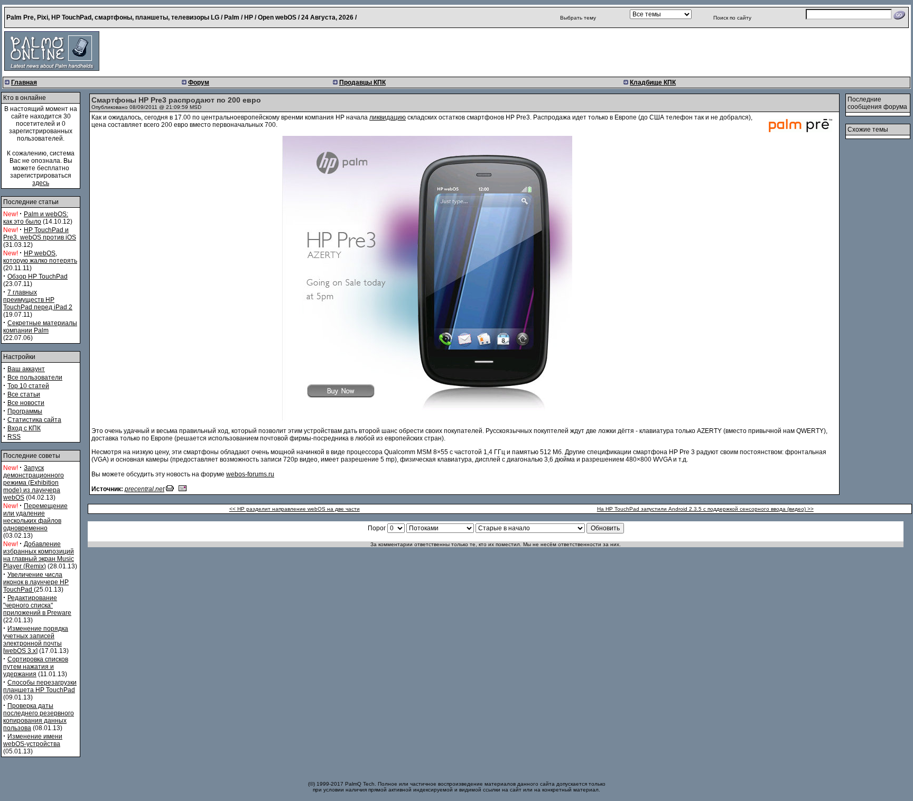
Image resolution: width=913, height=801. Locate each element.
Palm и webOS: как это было (35, 217)
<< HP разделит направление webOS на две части (294, 509)
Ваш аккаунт (26, 369)
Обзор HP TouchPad (37, 276)
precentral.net (144, 489)
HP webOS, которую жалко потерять (40, 257)
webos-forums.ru (250, 474)
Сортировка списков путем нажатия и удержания (35, 667)
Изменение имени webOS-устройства (32, 740)
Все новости (25, 403)
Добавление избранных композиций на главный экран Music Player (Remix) (38, 555)
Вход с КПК (24, 428)
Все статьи (23, 394)
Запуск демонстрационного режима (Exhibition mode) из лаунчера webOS (33, 482)
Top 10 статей (28, 386)
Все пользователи (34, 377)
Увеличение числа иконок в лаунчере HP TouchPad (36, 582)
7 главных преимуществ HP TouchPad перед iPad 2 (37, 300)
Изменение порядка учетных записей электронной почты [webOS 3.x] (35, 640)
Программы (24, 411)
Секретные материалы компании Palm (40, 326)
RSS (14, 436)
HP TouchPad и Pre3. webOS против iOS (39, 233)
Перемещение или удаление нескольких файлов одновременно (35, 517)
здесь (40, 183)
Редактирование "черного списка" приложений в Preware (37, 605)
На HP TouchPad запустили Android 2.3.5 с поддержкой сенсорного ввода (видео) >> (705, 509)
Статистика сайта (34, 419)
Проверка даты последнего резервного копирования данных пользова (38, 717)
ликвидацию (387, 117)
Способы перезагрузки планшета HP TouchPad (40, 686)
